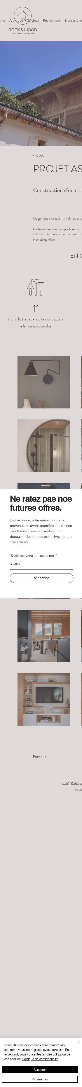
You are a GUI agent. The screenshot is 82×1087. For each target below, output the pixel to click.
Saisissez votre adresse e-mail (33, 555)
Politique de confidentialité (40, 1059)
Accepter (40, 1069)
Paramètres (40, 1079)
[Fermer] (76, 1044)
